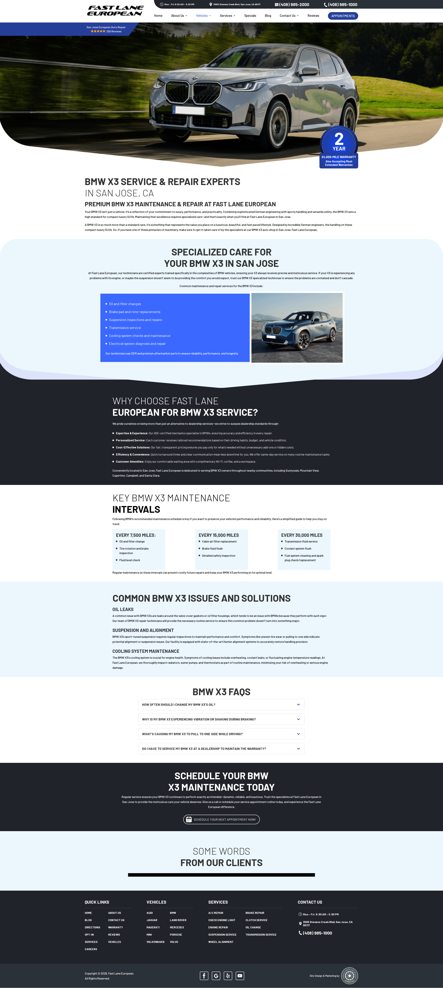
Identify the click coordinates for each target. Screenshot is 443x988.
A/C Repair (215, 913)
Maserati (153, 927)
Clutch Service (257, 920)
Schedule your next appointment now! (225, 819)
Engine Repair (218, 927)
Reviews (313, 15)
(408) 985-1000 (342, 4)
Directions (92, 927)
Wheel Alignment (220, 942)
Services (226, 15)
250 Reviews (113, 31)
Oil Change (253, 927)
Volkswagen (155, 942)
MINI (149, 934)
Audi (150, 913)
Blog (268, 15)
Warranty (115, 927)
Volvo (174, 942)
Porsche (176, 934)
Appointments (343, 16)
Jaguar (152, 920)
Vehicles (202, 15)
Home (158, 15)
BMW (173, 913)
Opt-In (89, 934)
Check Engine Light (221, 920)
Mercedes (177, 927)
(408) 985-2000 (294, 4)
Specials (250, 15)
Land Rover (178, 920)
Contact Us (288, 15)
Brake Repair (255, 913)
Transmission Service (261, 934)
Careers (91, 949)
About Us (177, 15)
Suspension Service (222, 934)
